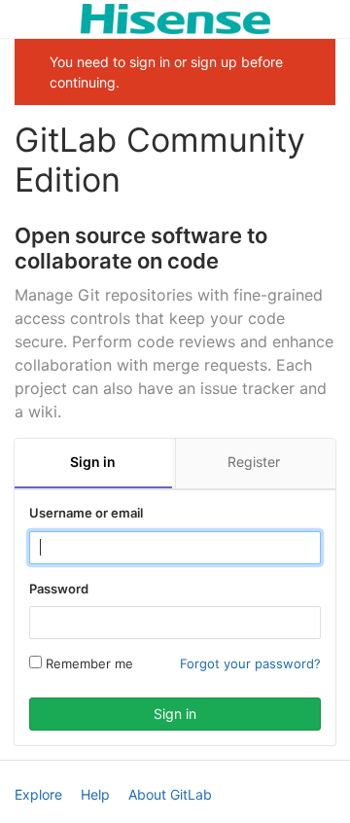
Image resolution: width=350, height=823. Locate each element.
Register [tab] (254, 461)
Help (95, 794)
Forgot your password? (250, 663)
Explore (38, 794)
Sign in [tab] (93, 461)
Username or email (86, 512)
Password (58, 588)
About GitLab (170, 794)
